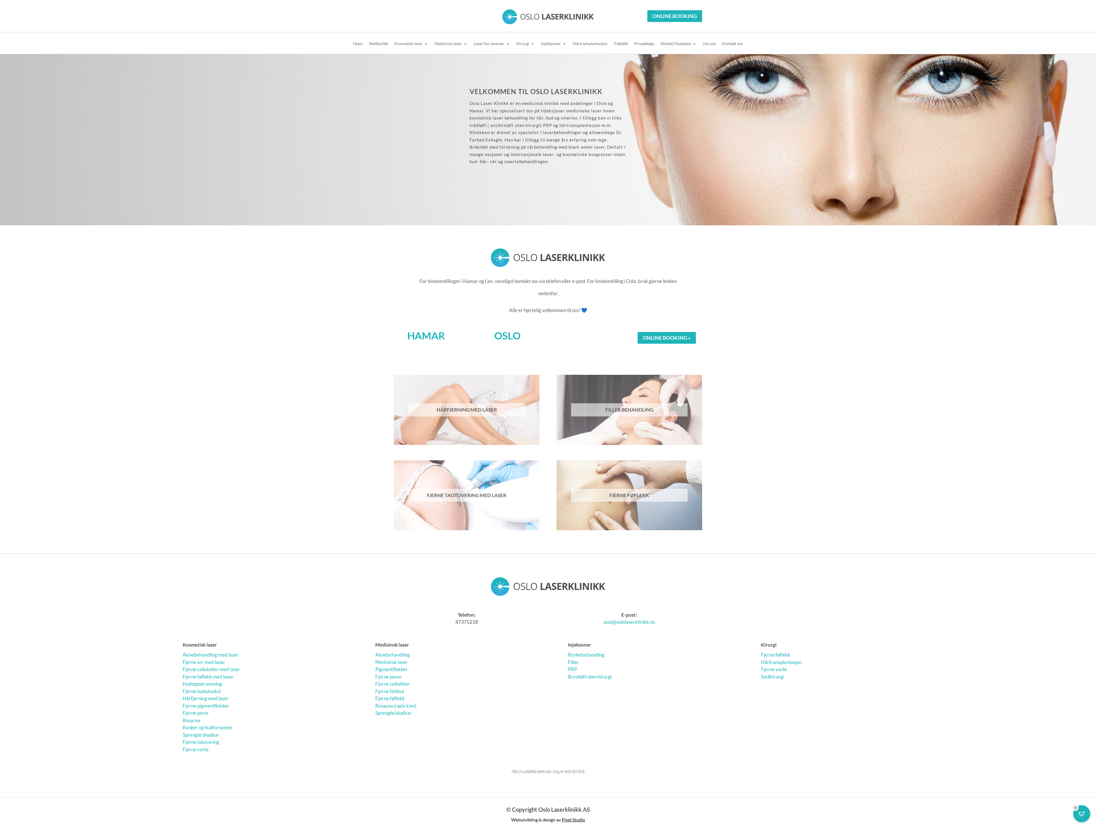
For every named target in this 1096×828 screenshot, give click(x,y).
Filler (573, 662)
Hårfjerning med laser (206, 698)
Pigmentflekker (391, 669)
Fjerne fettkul (389, 691)
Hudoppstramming (202, 684)
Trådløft (621, 44)
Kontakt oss (732, 44)
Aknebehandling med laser (211, 655)
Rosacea (191, 720)
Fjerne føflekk (390, 698)
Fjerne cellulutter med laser (211, 669)
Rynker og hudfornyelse (207, 727)
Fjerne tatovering (201, 742)
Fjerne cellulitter (392, 684)
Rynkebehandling (586, 655)
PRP (572, 669)
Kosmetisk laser (408, 44)
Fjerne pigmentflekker (206, 706)
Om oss (709, 44)
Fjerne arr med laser (204, 662)
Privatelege (644, 44)
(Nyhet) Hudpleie (675, 44)
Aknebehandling (392, 655)
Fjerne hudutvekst (202, 691)
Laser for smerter (489, 44)
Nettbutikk (378, 44)
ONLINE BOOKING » (667, 338)
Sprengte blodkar (201, 735)
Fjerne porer (196, 713)
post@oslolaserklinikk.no (629, 622)
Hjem (358, 44)
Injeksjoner (551, 44)
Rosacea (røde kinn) (395, 706)
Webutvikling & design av (548, 819)
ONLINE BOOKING (674, 16)
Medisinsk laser (448, 44)
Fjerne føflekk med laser (208, 677)
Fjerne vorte (196, 749)
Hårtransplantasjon (590, 44)
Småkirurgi (772, 677)
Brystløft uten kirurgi (590, 677)
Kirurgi (522, 44)
